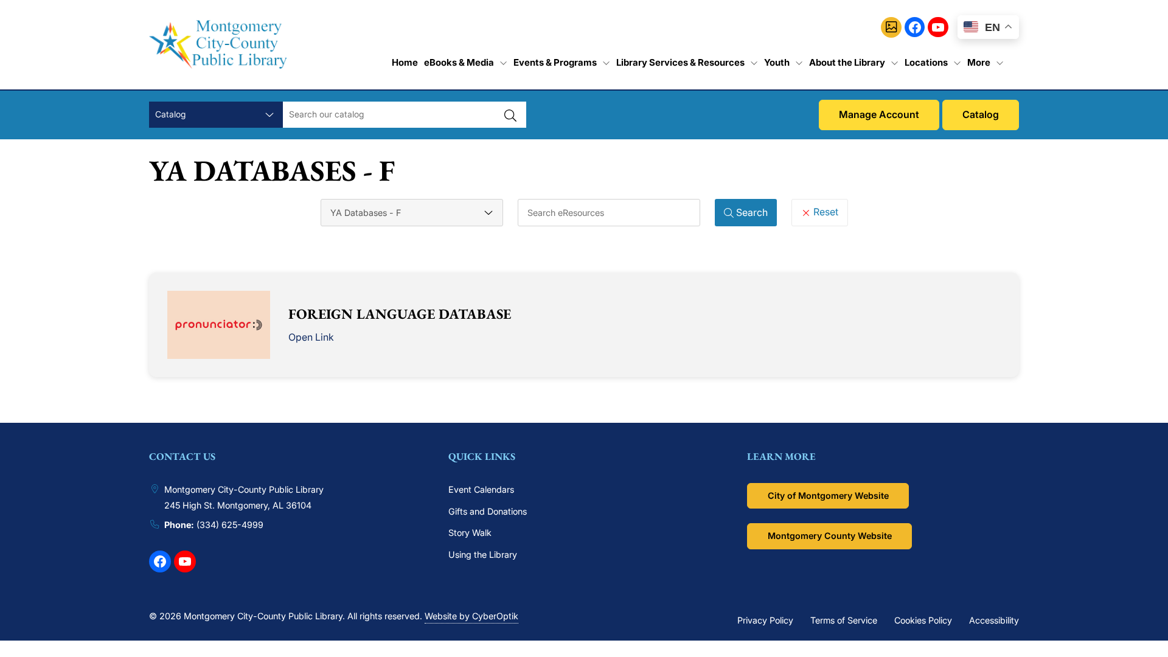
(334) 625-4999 (229, 525)
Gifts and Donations (487, 511)
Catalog (980, 114)
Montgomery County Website (830, 535)
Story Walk (470, 532)
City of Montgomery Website (828, 495)
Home (405, 62)
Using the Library (482, 554)
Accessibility (994, 620)
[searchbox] (609, 212)
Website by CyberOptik (471, 616)
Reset (824, 212)
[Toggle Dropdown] (503, 62)
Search (751, 212)
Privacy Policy (765, 620)
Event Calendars (481, 489)
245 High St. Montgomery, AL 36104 (237, 505)
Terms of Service (843, 620)
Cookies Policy (923, 620)
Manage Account (879, 114)
